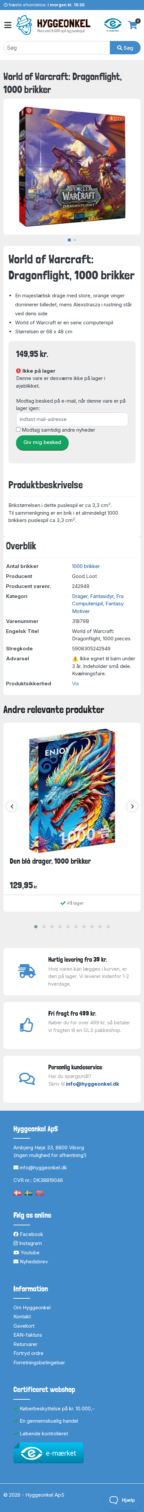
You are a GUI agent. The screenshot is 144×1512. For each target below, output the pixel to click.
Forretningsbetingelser (39, 1362)
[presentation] (12, 806)
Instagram (30, 1243)
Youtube (29, 1252)
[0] (132, 25)
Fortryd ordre (28, 1353)
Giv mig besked (42, 442)
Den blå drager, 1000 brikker (50, 861)
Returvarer (25, 1344)
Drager (79, 596)
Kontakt (22, 1316)
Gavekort (23, 1326)
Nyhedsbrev (33, 1261)
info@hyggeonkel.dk (92, 1084)
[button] (36, 926)
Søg (127, 48)
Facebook (30, 1234)
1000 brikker (86, 566)
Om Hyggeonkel (32, 1307)
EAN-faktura (27, 1335)
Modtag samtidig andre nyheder (58, 430)
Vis (75, 683)
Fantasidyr (102, 596)
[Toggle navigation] (7, 25)
